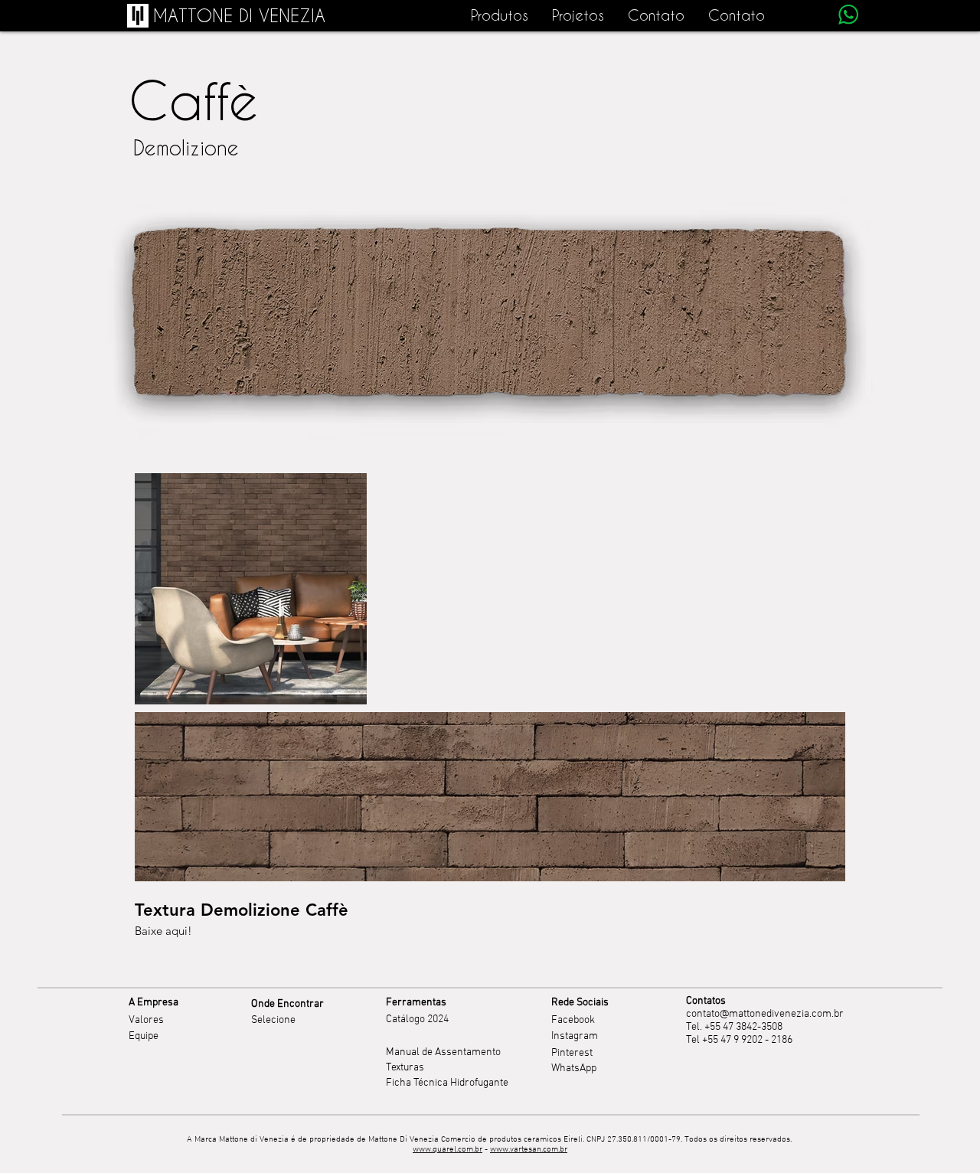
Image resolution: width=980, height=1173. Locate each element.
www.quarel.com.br (447, 1150)
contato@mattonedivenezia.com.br (765, 1014)
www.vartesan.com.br (528, 1150)
